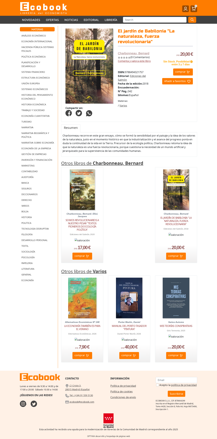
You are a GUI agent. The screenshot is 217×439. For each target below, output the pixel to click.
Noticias (71, 20)
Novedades (31, 20)
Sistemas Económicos (34, 89)
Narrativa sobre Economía (37, 142)
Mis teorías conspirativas (176, 325)
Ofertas (52, 20)
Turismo (26, 121)
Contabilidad (29, 171)
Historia (26, 217)
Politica (26, 222)
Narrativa (27, 127)
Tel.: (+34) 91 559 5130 (81, 395)
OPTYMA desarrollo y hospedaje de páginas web (108, 436)
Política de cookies (121, 391)
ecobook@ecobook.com (81, 401)
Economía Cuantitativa (35, 115)
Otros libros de (102, 163)
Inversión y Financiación (36, 159)
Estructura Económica (35, 77)
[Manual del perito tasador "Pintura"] (129, 297)
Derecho (26, 200)
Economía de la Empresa (36, 148)
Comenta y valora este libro (134, 61)
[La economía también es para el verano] (82, 297)
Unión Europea (30, 83)
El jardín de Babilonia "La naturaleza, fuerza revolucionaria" (176, 221)
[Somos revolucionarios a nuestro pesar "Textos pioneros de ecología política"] (82, 189)
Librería (111, 20)
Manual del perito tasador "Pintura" (129, 327)
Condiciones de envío (123, 397)
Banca (25, 182)
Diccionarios (29, 194)
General (26, 274)
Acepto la (178, 385)
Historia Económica (33, 104)
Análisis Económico (33, 35)
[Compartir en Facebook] (68, 113)
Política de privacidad (123, 386)
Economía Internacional (36, 41)
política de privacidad (184, 385)
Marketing (27, 165)
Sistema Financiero (33, 71)
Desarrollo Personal (34, 240)
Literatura (27, 268)
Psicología (28, 257)
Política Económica (33, 56)
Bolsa (24, 211)
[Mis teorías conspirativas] (176, 297)
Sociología (28, 251)
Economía (27, 280)
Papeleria (27, 263)
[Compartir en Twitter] (79, 113)
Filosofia (27, 234)
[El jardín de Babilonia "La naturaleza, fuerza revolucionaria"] (176, 189)
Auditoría (27, 177)
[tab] (70, 128)
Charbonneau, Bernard (133, 53)
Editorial (91, 20)
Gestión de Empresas (34, 154)
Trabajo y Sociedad (33, 110)
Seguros (26, 188)
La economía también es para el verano (82, 327)
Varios (25, 205)
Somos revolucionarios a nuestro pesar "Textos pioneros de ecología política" (82, 225)
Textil (24, 245)
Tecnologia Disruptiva (35, 228)
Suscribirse (176, 394)
